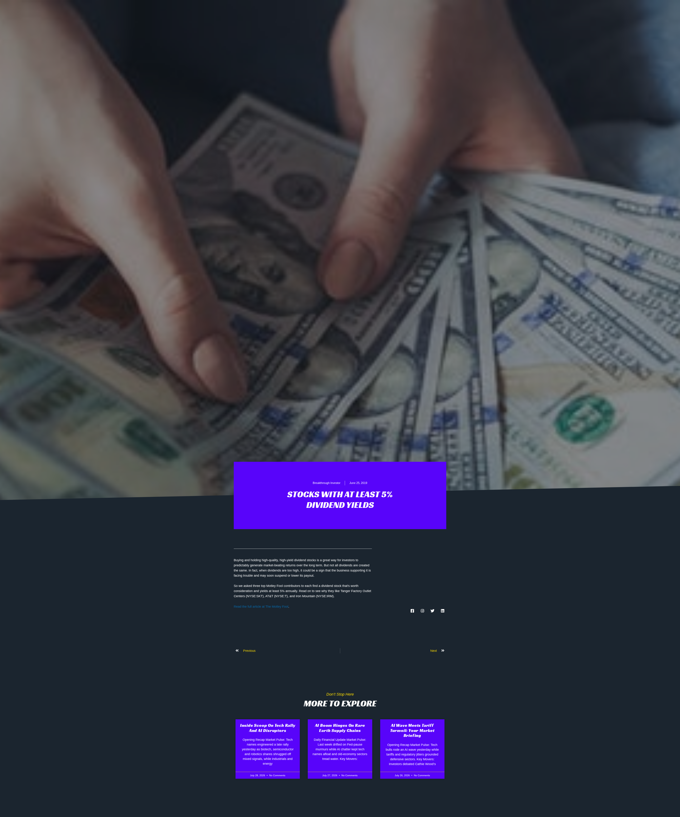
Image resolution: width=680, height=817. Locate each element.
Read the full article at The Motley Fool (261, 606)
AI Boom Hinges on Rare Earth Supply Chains (340, 728)
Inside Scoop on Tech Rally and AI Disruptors (267, 728)
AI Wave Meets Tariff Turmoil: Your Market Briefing (412, 730)
